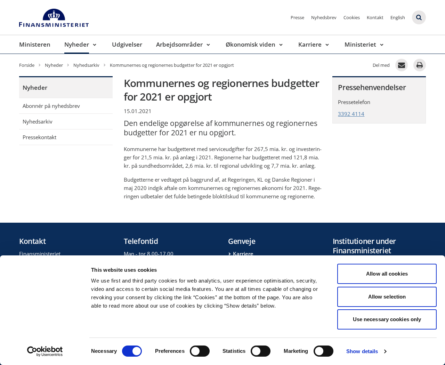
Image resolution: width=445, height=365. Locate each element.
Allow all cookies (387, 274)
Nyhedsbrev (324, 17)
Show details (362, 351)
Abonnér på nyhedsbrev (51, 105)
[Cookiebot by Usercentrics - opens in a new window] (45, 351)
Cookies (351, 17)
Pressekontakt (39, 137)
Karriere (310, 44)
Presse (297, 17)
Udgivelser (127, 44)
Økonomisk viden (250, 44)
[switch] (200, 351)
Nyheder (76, 44)
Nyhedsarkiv (37, 121)
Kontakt (375, 17)
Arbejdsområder (179, 44)
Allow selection (387, 297)
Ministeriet (360, 44)
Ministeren (34, 44)
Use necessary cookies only (387, 319)
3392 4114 (351, 113)
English (397, 17)
